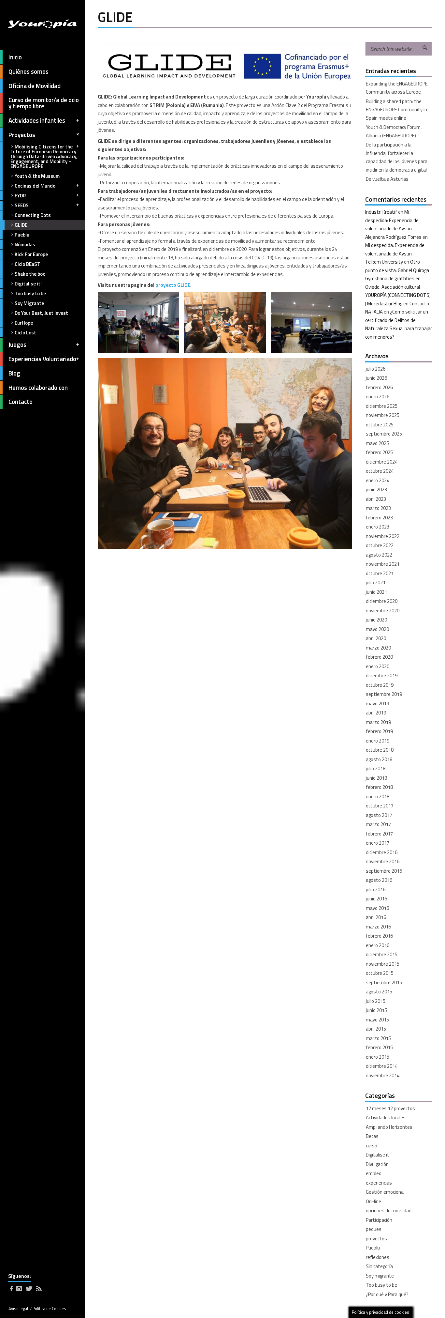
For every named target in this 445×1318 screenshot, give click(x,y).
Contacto (20, 401)
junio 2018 (376, 778)
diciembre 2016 (381, 852)
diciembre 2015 (381, 954)
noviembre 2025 (382, 415)
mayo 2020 (377, 629)
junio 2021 (376, 592)
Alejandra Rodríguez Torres (393, 237)
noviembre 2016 (382, 861)
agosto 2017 (379, 815)
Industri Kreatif (381, 212)
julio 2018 (375, 768)
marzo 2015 (378, 1038)
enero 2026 (377, 396)
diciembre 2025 (381, 406)
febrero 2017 (379, 833)
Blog (14, 373)
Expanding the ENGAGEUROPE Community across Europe (397, 88)
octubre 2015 (380, 973)
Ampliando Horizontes (389, 1127)
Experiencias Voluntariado (42, 358)
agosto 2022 (379, 555)
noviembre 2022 (382, 536)
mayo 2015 (377, 1019)
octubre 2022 (380, 545)
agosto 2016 (379, 880)
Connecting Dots (33, 215)
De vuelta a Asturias (387, 179)
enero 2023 (377, 526)
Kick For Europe (31, 254)
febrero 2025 (379, 452)
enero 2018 (377, 796)
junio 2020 (376, 619)
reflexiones (377, 1257)
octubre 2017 (380, 805)
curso (371, 1145)
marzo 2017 (378, 824)
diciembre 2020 (381, 601)
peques (373, 1229)
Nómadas (25, 244)
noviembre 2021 (382, 564)
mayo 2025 (377, 443)
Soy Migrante (29, 303)
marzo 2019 (378, 722)
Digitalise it (377, 1154)
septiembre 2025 (384, 433)
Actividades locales (386, 1117)
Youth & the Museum (37, 176)
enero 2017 (377, 843)
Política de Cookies (49, 1309)
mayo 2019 (377, 703)
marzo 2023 (378, 508)
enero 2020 (377, 666)
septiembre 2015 (384, 982)
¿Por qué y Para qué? (387, 1294)
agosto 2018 (379, 759)
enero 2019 (377, 740)
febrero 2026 (379, 387)
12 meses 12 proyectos (390, 1108)
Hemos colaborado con (38, 387)
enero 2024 (377, 480)
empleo (373, 1173)
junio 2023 (376, 489)
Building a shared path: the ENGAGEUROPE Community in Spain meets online (396, 110)
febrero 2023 (379, 517)
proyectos (376, 1238)
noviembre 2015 (382, 964)
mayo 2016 (377, 908)
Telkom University (384, 262)
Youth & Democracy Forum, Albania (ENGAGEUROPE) (394, 131)
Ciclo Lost (25, 332)
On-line (373, 1201)
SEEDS (22, 205)
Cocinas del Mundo (35, 186)
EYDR (20, 195)
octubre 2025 (380, 424)
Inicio (15, 57)
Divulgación (377, 1164)
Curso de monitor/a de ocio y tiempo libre (43, 103)
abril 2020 (376, 638)
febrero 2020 (379, 657)
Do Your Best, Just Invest (41, 313)
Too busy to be (30, 293)
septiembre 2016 (384, 871)
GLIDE (21, 225)
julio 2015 (375, 1001)
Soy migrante (380, 1276)
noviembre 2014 (382, 1075)
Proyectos (21, 134)
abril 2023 (376, 499)
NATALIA (374, 311)
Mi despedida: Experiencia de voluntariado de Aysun (392, 220)
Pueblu (22, 234)
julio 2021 (375, 582)
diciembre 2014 (381, 1066)
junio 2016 (376, 898)
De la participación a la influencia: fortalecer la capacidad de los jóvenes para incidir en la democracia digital (396, 157)
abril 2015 (376, 1029)
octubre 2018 (380, 750)
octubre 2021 (380, 573)
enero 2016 (377, 945)
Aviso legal (18, 1309)
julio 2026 (375, 369)
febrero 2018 (379, 787)
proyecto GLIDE (172, 285)
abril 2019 (376, 712)
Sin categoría (379, 1266)
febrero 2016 (379, 936)
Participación (379, 1220)
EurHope (24, 323)
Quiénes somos (28, 71)
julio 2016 (375, 889)
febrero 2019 (379, 731)
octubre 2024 (380, 471)
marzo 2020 (378, 647)
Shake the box (30, 274)
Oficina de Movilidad (34, 85)
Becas (372, 1136)
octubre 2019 (380, 685)
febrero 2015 (379, 1047)
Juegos (17, 344)
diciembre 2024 (381, 462)
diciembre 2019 (381, 675)
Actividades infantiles (36, 120)
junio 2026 (376, 378)
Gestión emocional (385, 1192)
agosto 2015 (379, 991)
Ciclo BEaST (27, 264)
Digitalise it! (28, 283)
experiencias (379, 1183)
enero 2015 (377, 1057)
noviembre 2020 (382, 610)
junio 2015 (376, 1010)
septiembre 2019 (384, 694)
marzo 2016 (378, 926)
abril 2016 (376, 917)
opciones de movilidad (388, 1210)
